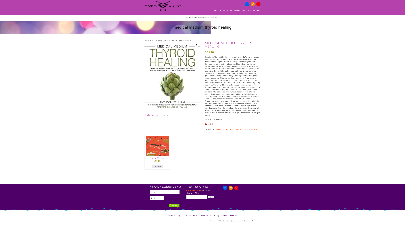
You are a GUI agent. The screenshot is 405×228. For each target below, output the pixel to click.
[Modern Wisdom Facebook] (247, 4)
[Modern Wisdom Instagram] (253, 4)
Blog (217, 216)
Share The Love (206, 216)
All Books (197, 18)
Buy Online (224, 10)
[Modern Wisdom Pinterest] (258, 4)
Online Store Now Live (193, 190)
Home (216, 10)
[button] (196, 45)
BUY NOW (157, 166)
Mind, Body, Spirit (251, 129)
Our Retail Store (235, 10)
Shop (178, 216)
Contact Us (246, 10)
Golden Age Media (249, 221)
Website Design (237, 221)
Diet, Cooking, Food (236, 129)
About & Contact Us (230, 216)
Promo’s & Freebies (191, 216)
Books (191, 18)
